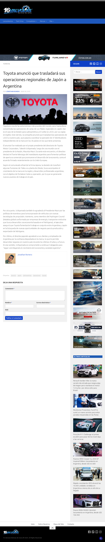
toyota (44, 275)
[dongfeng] (87, 119)
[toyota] (87, 266)
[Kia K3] (87, 163)
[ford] (87, 195)
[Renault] (87, 278)
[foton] (52, 58)
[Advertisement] (52, 39)
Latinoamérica (27, 275)
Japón (19, 275)
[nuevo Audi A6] (87, 148)
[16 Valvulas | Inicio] (18, 9)
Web (6, 310)
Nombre (8, 302)
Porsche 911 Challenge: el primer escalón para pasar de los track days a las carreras (87, 436)
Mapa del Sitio (59, 524)
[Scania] (87, 224)
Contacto (70, 524)
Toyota (6, 64)
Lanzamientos (8, 21)
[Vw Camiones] (87, 252)
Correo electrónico (43, 302)
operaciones (36, 275)
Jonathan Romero (13, 91)
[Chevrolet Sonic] (87, 238)
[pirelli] (87, 105)
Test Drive (19, 21)
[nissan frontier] (87, 319)
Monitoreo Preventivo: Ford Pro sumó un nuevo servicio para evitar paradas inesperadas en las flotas (86, 412)
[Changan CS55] (87, 133)
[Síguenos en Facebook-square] (91, 63)
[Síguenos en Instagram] (100, 63)
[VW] (87, 177)
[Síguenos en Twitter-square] (94, 63)
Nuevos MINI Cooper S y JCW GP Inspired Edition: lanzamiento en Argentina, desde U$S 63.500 (86, 461)
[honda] (87, 209)
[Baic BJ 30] (87, 90)
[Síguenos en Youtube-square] (97, 63)
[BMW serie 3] (87, 305)
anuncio (13, 275)
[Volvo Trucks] (87, 333)
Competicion (30, 21)
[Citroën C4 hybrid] (87, 347)
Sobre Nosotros (44, 524)
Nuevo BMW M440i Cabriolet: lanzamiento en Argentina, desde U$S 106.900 (87, 512)
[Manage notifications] (100, 538)
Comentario (9, 288)
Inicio (33, 524)
